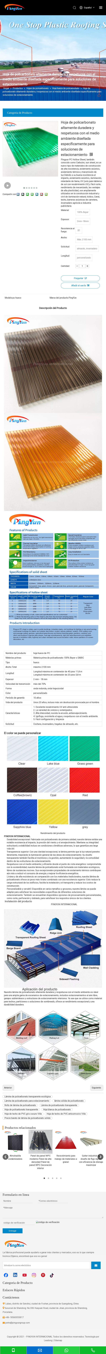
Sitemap (58, 1340)
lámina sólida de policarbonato (69, 1101)
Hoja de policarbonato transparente (21, 1109)
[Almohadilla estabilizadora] (15, 1142)
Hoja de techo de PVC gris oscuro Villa (23, 1114)
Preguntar (78, 278)
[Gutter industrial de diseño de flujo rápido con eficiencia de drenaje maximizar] (91, 1142)
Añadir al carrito (78, 285)
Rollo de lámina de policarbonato (20, 1105)
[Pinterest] (43, 1275)
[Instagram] (34, 1275)
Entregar (12, 1231)
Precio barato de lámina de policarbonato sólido (27, 1118)
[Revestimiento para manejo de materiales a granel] (66, 1142)
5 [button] (61, 1178)
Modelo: (9, 297)
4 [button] (57, 1178)
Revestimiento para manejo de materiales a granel (66, 1158)
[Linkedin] (15, 1275)
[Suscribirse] (96, 1265)
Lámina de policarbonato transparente (59, 1105)
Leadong (48, 1340)
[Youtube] (24, 1275)
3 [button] (53, 1178)
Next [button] (100, 1157)
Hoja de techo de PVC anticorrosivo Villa (66, 1114)
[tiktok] (53, 1275)
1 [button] (44, 1178)
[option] (15, 1145)
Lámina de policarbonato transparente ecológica (27, 1096)
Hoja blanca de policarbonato (57, 1109)
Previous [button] (5, 1157)
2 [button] (48, 1178)
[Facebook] (6, 1275)
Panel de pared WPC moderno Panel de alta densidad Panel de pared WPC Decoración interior (40, 1162)
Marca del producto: (59, 297)
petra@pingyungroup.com (16, 1322)
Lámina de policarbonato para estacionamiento (26, 1101)
